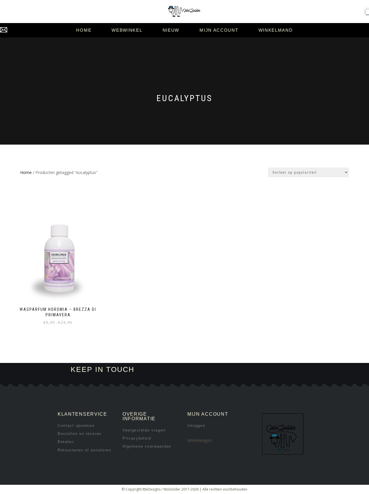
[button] (367, 12)
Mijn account (218, 30)
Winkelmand (276, 30)
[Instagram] (235, 370)
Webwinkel (127, 30)
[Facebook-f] (216, 370)
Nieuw (171, 30)
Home (83, 30)
